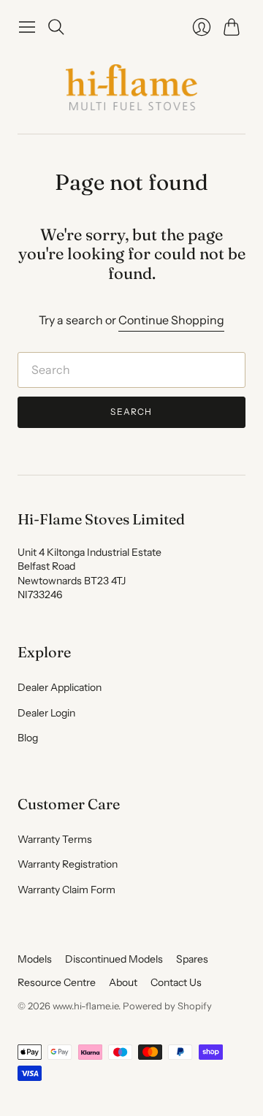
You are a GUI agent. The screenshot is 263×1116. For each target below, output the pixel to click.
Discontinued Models (114, 959)
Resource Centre (57, 982)
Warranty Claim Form (66, 889)
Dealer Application (60, 687)
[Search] (56, 27)
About (123, 982)
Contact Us (176, 982)
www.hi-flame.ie (85, 1006)
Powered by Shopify (167, 1006)
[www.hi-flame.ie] (131, 87)
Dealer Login (46, 712)
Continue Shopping (171, 320)
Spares (192, 959)
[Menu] (27, 27)
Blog (28, 737)
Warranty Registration (68, 864)
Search (131, 411)
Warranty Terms (55, 839)
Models (35, 959)
